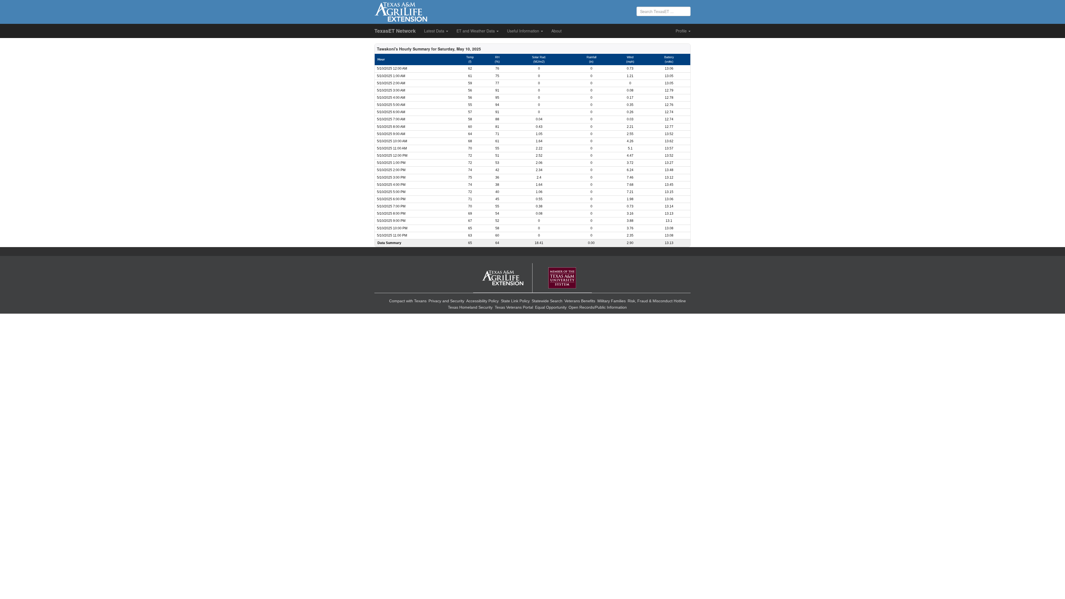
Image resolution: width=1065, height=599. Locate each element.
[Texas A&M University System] (562, 278)
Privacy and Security (446, 301)
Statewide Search (547, 301)
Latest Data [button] (434, 31)
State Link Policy (515, 301)
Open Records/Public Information (598, 307)
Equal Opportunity (551, 307)
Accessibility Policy (482, 301)
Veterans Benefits (579, 301)
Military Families (611, 301)
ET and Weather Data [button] (476, 31)
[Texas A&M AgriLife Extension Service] (502, 278)
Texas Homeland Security (470, 307)
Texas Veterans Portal (514, 307)
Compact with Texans (408, 301)
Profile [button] (682, 31)
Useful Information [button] (523, 31)
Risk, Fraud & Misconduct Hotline (657, 301)
